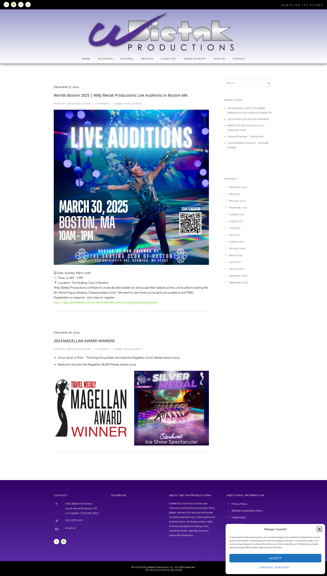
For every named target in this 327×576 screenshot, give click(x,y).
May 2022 (234, 234)
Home (86, 58)
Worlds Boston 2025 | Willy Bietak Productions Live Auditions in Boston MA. (121, 95)
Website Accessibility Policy (246, 510)
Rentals (147, 58)
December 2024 (238, 187)
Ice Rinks (126, 58)
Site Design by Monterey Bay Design (163, 570)
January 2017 (236, 268)
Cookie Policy (266, 567)
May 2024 (234, 194)
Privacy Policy (282, 567)
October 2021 (236, 241)
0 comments (102, 103)
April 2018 (235, 262)
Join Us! (219, 58)
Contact (239, 58)
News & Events (195, 58)
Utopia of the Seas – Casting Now (245, 136)
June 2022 (235, 228)
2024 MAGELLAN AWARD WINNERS (84, 340)
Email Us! (70, 528)
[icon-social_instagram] (14, 4)
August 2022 (236, 221)
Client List (168, 58)
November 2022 (238, 207)
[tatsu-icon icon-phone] (21, 4)
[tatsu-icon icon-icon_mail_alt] (28, 4)
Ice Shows (105, 58)
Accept (275, 558)
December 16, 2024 (66, 332)
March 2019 (235, 255)
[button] (319, 529)
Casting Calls (236, 160)
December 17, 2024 (66, 87)
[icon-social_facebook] (7, 4)
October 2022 (236, 214)
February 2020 (237, 248)
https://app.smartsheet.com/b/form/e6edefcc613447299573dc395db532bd (105, 302)
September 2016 (238, 282)
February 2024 (237, 200)
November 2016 (238, 275)
